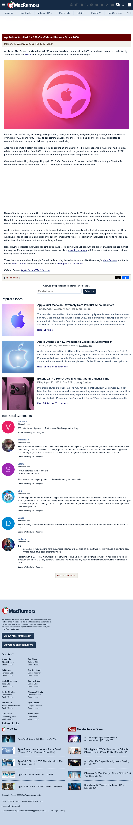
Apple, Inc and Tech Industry (35, 270)
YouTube (12, 729)
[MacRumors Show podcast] (71, 5)
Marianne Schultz (35, 692)
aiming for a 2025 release (70, 263)
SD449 (21, 464)
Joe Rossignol (85, 309)
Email (4, 664)
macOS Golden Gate (118, 13)
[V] (8, 433)
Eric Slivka (32, 659)
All (129, 13)
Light (56, 811)
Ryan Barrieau (34, 703)
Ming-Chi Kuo (19, 263)
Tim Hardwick (34, 681)
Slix (20, 491)
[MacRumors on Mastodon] (91, 5)
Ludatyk (22, 539)
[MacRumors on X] (86, 5)
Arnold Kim (6, 659)
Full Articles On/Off (25, 811)
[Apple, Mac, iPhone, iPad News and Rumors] (23, 8)
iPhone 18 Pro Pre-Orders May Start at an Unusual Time (73, 378)
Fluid (37, 811)
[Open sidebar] (129, 5)
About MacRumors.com (17, 635)
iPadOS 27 (96, 13)
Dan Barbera (7, 703)
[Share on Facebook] (125, 277)
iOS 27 (80, 13)
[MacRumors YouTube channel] (96, 5)
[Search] (124, 5)
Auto (51, 811)
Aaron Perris (33, 714)
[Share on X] (118, 277)
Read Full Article (45, 330)
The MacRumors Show (90, 729)
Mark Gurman (110, 260)
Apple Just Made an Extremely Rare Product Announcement (75, 305)
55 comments (61, 367)
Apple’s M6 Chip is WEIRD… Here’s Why (37, 739)
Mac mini (9, 13)
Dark (62, 811)
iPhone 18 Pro (45, 13)
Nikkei (28, 54)
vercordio (22, 421)
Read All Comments (66, 575)
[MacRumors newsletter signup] (112, 5)
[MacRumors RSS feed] (107, 5)
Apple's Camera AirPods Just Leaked (35, 774)
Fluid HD (43, 811)
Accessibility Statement (11, 806)
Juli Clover (48, 44)
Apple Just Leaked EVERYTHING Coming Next (40, 786)
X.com (9, 664)
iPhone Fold (64, 13)
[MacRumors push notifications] (102, 5)
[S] (8, 475)
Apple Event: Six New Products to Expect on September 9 (74, 341)
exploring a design (77, 250)
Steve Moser (7, 714)
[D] (8, 529)
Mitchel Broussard (9, 681)
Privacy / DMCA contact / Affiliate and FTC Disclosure (23, 801)
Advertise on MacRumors (18, 644)
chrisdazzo (23, 440)
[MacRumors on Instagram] (76, 5)
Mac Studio (25, 13)
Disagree (40, 432)
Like (33, 432)
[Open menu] (4, 5)
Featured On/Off (9, 811)
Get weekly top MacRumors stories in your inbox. (66, 286)
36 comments (61, 403)
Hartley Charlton (83, 382)
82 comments (12, 278)
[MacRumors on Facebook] (82, 5)
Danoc (21, 518)
